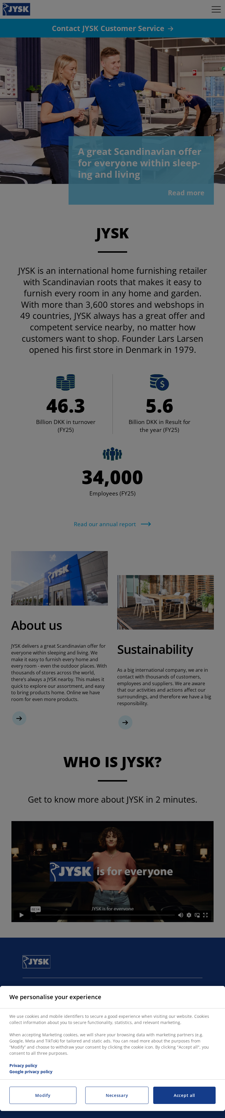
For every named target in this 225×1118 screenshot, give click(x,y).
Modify (42, 1095)
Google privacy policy (30, 1071)
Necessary (117, 1095)
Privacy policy (23, 1065)
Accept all (184, 1095)
